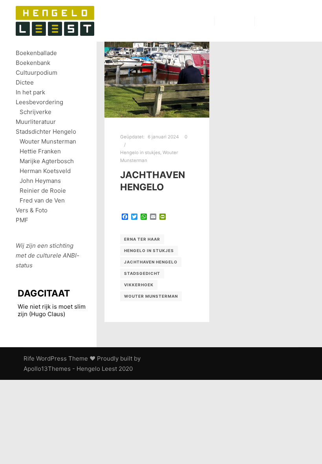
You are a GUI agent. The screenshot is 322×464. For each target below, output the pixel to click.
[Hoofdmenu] (241, 21)
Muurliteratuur (36, 121)
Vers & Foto (32, 210)
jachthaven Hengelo (152, 181)
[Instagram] (289, 21)
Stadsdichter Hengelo (46, 131)
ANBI (70, 255)
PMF (22, 220)
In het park (30, 92)
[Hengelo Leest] (55, 21)
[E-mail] (266, 21)
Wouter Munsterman (151, 296)
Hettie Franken (40, 151)
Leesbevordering (39, 102)
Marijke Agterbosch (47, 161)
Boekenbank (33, 62)
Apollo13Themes (47, 368)
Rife (29, 358)
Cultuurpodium (36, 72)
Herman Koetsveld (45, 171)
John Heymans (40, 180)
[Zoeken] (227, 21)
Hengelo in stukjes (140, 152)
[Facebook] (278, 21)
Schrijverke (35, 112)
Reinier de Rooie (43, 190)
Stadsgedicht (142, 273)
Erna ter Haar (142, 239)
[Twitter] (301, 21)
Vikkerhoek (139, 284)
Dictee (25, 82)
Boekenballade (36, 53)
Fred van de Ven (42, 200)
